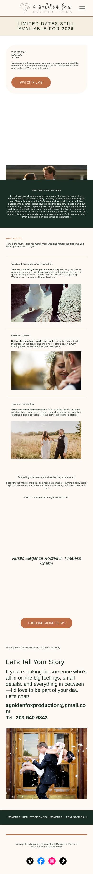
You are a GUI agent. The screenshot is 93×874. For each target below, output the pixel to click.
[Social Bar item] (30, 861)
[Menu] (82, 8)
